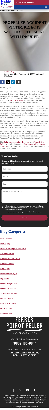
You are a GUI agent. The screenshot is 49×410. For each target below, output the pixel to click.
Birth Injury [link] (5, 244)
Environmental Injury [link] (9, 274)
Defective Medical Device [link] (10, 259)
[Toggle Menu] (45, 7)
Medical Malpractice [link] (8, 284)
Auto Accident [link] (6, 239)
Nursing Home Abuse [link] (8, 293)
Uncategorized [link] (6, 313)
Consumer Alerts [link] (7, 254)
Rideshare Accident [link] (8, 303)
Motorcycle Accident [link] (8, 288)
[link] (7, 4)
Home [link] (6, 72)
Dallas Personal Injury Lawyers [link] (16, 142)
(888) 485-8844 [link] (28, 2)
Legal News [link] (4, 279)
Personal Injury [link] (6, 298)
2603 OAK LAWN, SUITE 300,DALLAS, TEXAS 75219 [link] (24, 354)
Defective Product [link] (7, 264)
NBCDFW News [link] (16, 100)
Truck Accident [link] (6, 308)
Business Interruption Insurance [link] (13, 249)
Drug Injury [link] (5, 269)
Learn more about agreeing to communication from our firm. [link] (24, 212)
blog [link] (12, 72)
